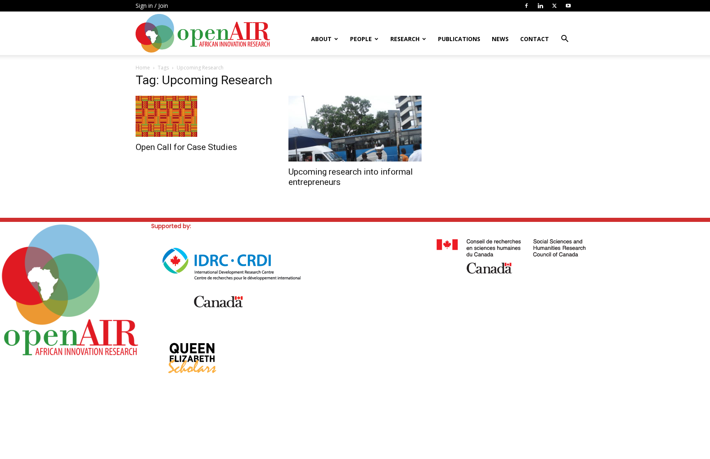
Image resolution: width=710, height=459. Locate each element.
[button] (564, 40)
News (500, 39)
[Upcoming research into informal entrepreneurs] (355, 128)
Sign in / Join (152, 5)
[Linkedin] (540, 6)
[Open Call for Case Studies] (202, 116)
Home (143, 67)
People (361, 39)
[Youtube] (568, 6)
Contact (534, 39)
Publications (459, 39)
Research (405, 39)
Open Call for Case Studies (186, 147)
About (321, 39)
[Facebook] (526, 6)
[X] (554, 6)
